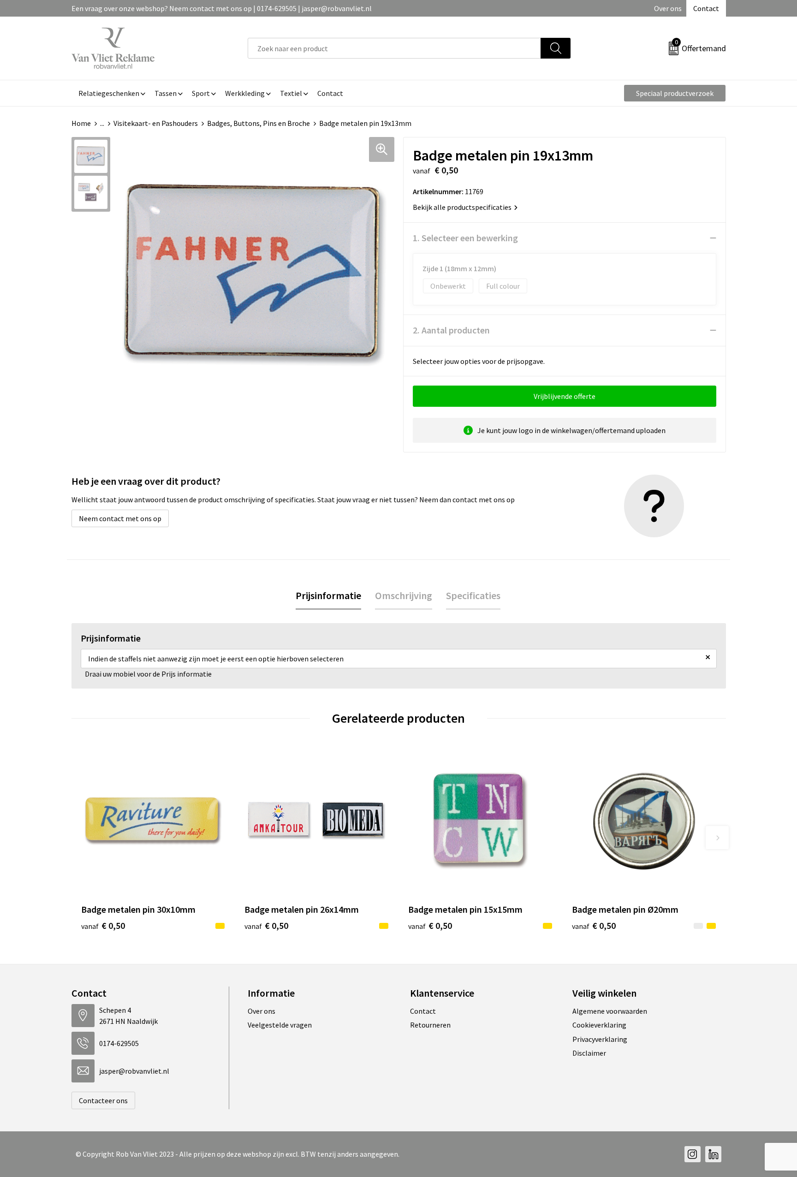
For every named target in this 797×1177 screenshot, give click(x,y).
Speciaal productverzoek (675, 93)
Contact (706, 8)
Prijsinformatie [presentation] (328, 595)
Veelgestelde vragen (280, 1024)
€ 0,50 (103, 925)
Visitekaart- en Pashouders (155, 123)
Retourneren (430, 1024)
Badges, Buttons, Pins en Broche (258, 123)
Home (81, 123)
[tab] (328, 595)
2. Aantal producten (451, 330)
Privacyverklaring (599, 1039)
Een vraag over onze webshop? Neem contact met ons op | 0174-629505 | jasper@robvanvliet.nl (221, 8)
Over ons (668, 8)
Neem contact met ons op (120, 518)
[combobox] (394, 48)
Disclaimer (589, 1053)
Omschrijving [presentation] (403, 595)
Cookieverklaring (599, 1024)
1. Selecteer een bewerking (465, 238)
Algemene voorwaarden (609, 1011)
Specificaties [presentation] (473, 595)
